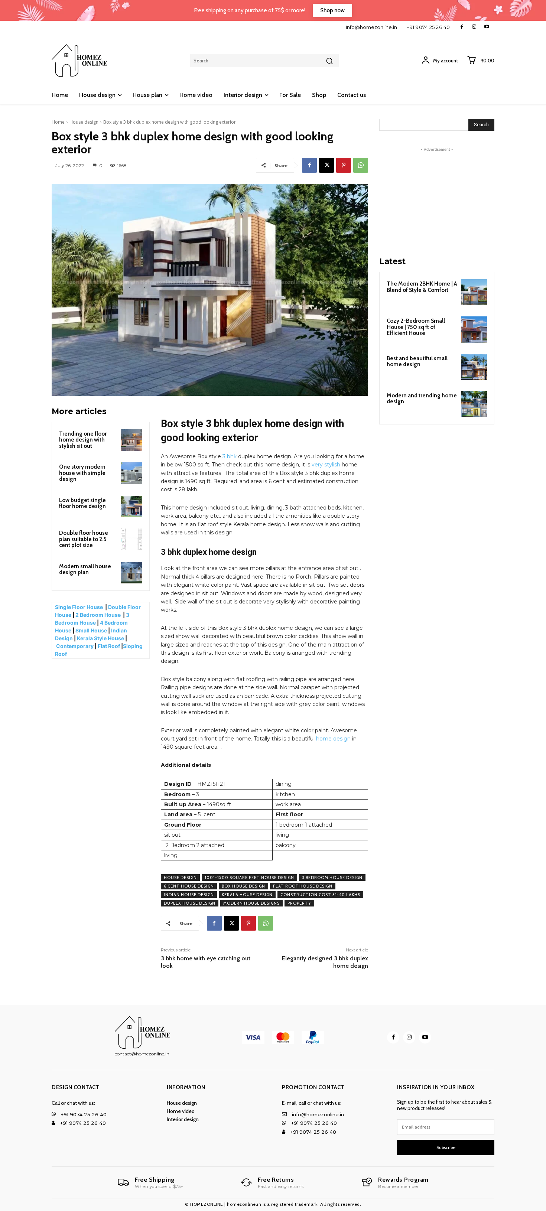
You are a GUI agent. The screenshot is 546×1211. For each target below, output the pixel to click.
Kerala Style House (100, 638)
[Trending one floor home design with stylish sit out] (131, 440)
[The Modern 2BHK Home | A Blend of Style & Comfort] (474, 292)
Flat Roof (109, 646)
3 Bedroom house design (332, 877)
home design (333, 738)
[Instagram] (474, 27)
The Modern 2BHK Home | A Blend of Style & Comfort (422, 286)
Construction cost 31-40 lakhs (320, 894)
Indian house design (189, 894)
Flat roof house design (302, 886)
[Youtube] (486, 27)
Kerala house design (247, 894)
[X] (326, 165)
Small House (91, 630)
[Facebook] (462, 27)
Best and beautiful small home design (417, 361)
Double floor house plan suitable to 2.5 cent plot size (83, 539)
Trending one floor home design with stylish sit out (83, 439)
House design (83, 122)
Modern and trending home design (422, 398)
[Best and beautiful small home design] (474, 367)
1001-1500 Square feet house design (249, 877)
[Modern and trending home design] (474, 404)
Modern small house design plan (85, 569)
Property (299, 903)
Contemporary (75, 646)
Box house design (243, 886)
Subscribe (445, 1147)
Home (58, 122)
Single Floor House (79, 607)
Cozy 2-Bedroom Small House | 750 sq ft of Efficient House (416, 327)
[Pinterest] (343, 165)
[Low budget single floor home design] (131, 506)
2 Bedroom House (98, 615)
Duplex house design (189, 903)
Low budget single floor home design (82, 503)
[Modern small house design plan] (131, 572)
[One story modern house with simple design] (131, 473)
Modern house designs (251, 903)
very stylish (326, 464)
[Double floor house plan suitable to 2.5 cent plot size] (131, 539)
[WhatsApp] (360, 165)
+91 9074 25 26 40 (428, 27)
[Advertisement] (437, 199)
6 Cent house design (189, 886)
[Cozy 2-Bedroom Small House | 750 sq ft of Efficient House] (474, 329)
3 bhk (229, 456)
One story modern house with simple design (82, 472)
